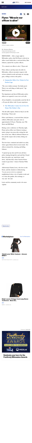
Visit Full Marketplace (25, 236)
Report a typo (6, 226)
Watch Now (27, 2)
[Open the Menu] (2, 2)
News (4, 14)
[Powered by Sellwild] (28, 329)
